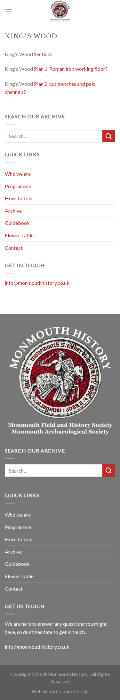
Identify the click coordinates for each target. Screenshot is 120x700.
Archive (13, 211)
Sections (43, 54)
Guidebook (17, 223)
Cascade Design (72, 691)
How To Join (18, 198)
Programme (18, 186)
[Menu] (8, 11)
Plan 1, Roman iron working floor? (71, 69)
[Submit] (108, 136)
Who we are (18, 174)
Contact (14, 248)
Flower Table (19, 235)
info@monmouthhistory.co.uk (37, 283)
